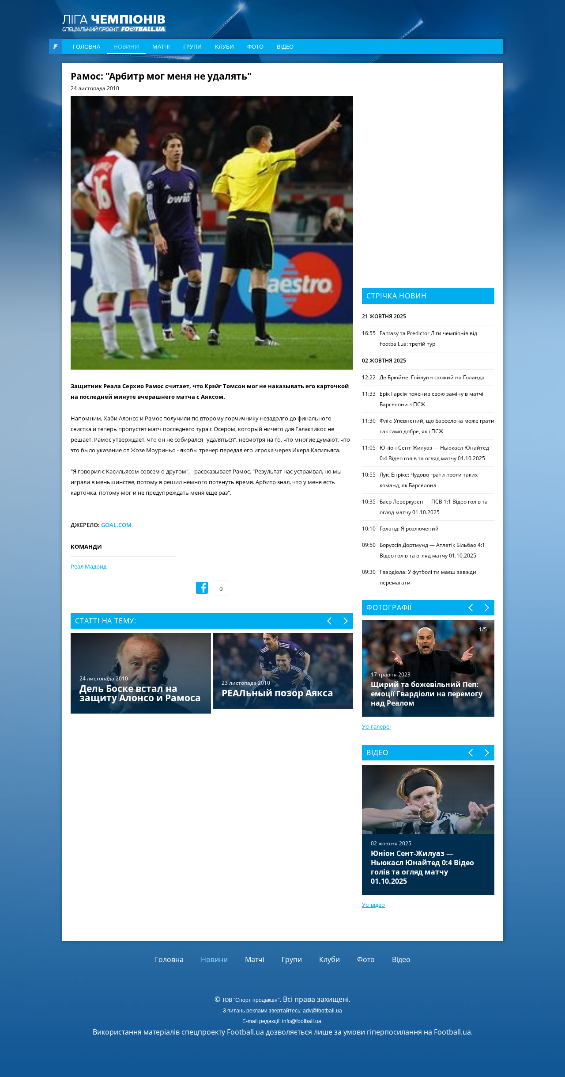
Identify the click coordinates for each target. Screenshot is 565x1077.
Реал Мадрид (88, 566)
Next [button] (345, 621)
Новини (126, 46)
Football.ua (452, 1032)
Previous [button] (330, 621)
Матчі (161, 46)
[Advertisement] (428, 127)
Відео (285, 46)
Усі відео (373, 905)
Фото (255, 46)
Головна (86, 46)
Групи (192, 46)
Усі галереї (376, 726)
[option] (212, 674)
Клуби (224, 46)
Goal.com (116, 525)
